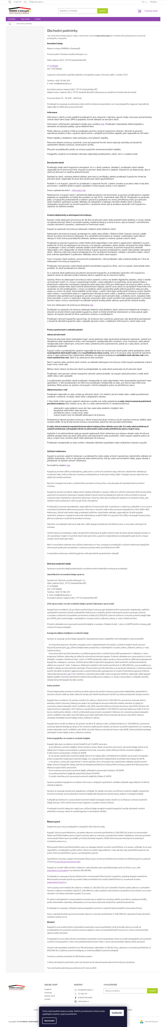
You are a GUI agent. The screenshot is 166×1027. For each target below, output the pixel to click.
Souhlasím (117, 1012)
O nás (36, 1010)
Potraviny (48, 992)
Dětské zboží (49, 996)
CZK (143, 2)
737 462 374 (82, 993)
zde (102, 124)
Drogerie (47, 989)
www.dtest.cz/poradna (57, 870)
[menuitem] (12, 19)
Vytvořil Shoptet (151, 1021)
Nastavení (49, 1020)
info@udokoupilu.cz (85, 990)
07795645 (54, 66)
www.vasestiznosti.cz (56, 882)
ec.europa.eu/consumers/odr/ (67, 861)
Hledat (102, 11)
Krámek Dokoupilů (85, 997)
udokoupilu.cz (83, 1001)
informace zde (79, 190)
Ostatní (47, 999)
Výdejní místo (127, 1010)
